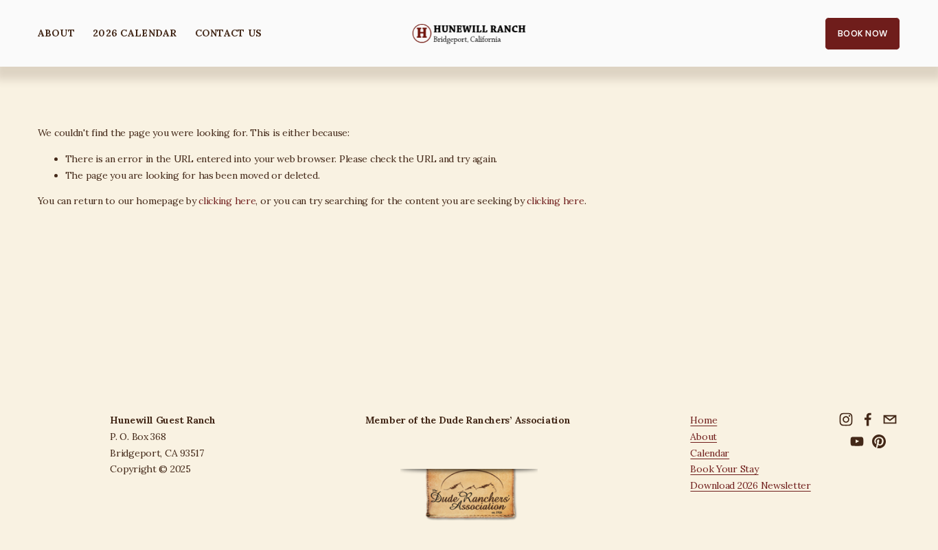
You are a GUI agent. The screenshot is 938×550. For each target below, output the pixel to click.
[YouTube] (857, 441)
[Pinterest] (879, 441)
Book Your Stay (724, 469)
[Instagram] (846, 419)
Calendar (709, 453)
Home (703, 420)
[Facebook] (868, 419)
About (703, 436)
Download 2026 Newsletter (750, 485)
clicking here (226, 201)
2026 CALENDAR (135, 33)
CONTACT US (228, 33)
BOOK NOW (862, 33)
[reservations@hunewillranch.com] (890, 419)
